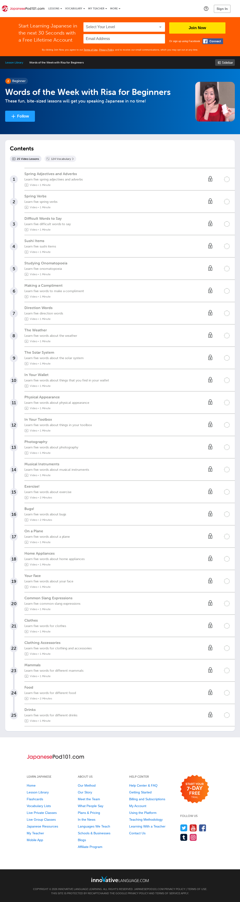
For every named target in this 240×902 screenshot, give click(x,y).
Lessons (53, 8)
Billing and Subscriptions (147, 799)
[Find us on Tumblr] (184, 837)
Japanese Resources (42, 826)
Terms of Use (91, 49)
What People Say (90, 806)
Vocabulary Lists (39, 806)
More (114, 8)
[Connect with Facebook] (213, 41)
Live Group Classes (41, 819)
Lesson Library (14, 62)
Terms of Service (167, 893)
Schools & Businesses (94, 833)
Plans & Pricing (89, 813)
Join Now (197, 28)
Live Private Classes (42, 813)
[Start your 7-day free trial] (194, 789)
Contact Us (137, 833)
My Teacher (96, 8)
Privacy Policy (106, 49)
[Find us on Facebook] (202, 827)
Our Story (85, 792)
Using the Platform (143, 813)
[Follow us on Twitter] (184, 827)
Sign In (222, 9)
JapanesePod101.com (149, 889)
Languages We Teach (94, 826)
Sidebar (227, 63)
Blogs (82, 840)
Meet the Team (89, 799)
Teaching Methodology (146, 819)
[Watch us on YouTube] (193, 827)
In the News (86, 819)
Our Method (87, 785)
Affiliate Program (90, 847)
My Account (137, 806)
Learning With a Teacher (147, 826)
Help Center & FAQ (143, 785)
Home (31, 785)
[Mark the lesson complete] (227, 179)
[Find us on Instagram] (193, 837)
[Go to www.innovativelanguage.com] (120, 879)
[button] (206, 8)
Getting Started (140, 792)
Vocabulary (73, 8)
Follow (23, 116)
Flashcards (35, 799)
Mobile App (35, 840)
